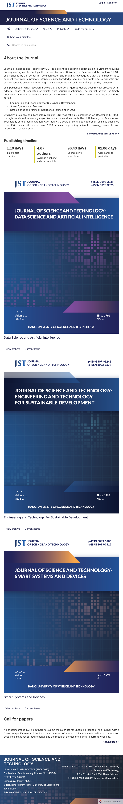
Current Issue (32, 348)
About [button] (46, 29)
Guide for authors (84, 29)
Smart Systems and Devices (24, 697)
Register (112, 2)
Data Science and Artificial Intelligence (32, 337)
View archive (13, 348)
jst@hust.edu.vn (110, 778)
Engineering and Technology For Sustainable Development (46, 517)
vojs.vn (118, 801)
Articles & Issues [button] (25, 29)
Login (102, 2)
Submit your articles (19, 36)
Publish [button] (61, 29)
